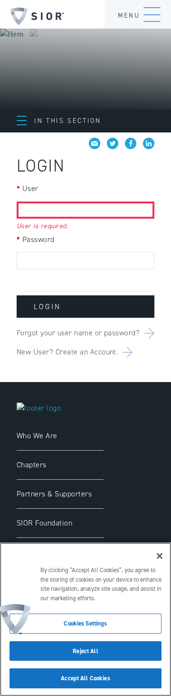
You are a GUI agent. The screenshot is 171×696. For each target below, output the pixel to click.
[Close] (159, 555)
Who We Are (37, 436)
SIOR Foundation (44, 523)
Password (36, 239)
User (27, 188)
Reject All (85, 651)
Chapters (32, 465)
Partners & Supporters (54, 494)
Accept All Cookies (85, 678)
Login (47, 307)
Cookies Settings (85, 623)
